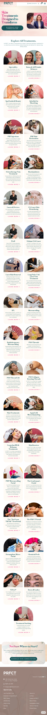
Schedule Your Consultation (12, 28)
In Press (32, 695)
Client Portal (7, 703)
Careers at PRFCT (34, 698)
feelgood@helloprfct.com (12, 686)
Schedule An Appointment (10, 695)
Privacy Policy (33, 708)
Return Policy (33, 700)
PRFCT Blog (7, 698)
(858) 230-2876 (32, 3)
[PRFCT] (11, 3)
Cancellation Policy (34, 703)
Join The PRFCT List (9, 693)
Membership (7, 700)
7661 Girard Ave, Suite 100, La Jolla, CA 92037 (11, 679)
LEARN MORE (13, 76)
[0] (41, 3)
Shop (5, 708)
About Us (32, 693)
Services (6, 705)
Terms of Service (34, 705)
